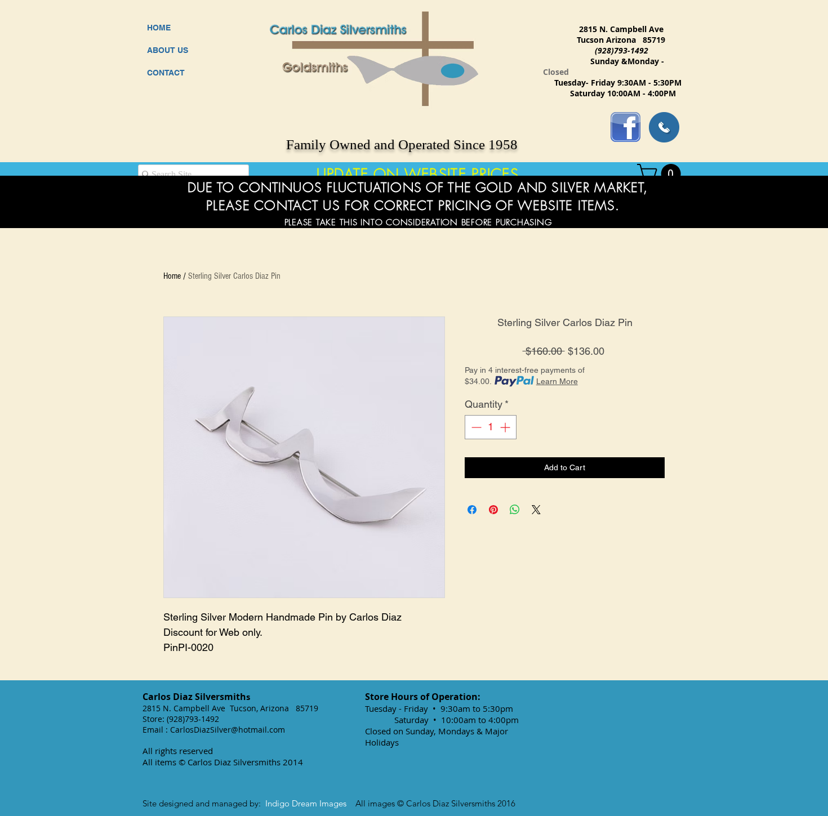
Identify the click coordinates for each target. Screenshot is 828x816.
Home (172, 276)
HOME (159, 27)
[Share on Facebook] (472, 509)
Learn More (557, 381)
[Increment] (506, 427)
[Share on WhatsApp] (515, 509)
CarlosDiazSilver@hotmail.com (227, 729)
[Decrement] (475, 427)
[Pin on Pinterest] (493, 509)
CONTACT (166, 72)
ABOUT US (167, 50)
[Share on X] (536, 509)
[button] (661, 174)
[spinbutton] (490, 427)
